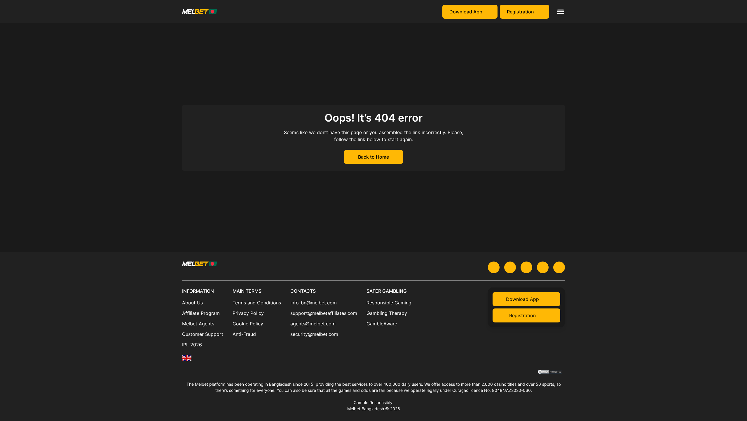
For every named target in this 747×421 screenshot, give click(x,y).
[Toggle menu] (560, 11)
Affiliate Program (201, 313)
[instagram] (543, 267)
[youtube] (510, 267)
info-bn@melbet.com (313, 303)
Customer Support (202, 334)
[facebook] (559, 267)
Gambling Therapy (386, 313)
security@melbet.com (314, 334)
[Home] (186, 358)
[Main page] (199, 11)
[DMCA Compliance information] (550, 372)
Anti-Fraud (244, 334)
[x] (494, 267)
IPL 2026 (192, 345)
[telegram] (526, 267)
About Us (192, 303)
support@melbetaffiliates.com (323, 313)
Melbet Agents (198, 324)
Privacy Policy (248, 313)
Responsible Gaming (388, 303)
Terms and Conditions (257, 303)
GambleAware (381, 324)
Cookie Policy (248, 324)
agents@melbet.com (313, 324)
